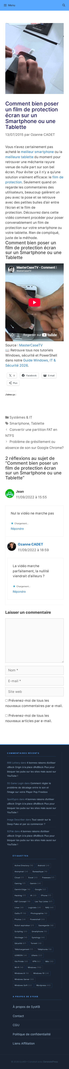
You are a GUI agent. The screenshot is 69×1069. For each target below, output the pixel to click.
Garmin (35, 883)
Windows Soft (23, 985)
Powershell (37, 919)
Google (40, 889)
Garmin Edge (22, 889)
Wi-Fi (19, 967)
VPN (36, 961)
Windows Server (24, 979)
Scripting (21, 931)
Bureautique (40, 871)
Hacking (20, 895)
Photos (20, 919)
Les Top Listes (43, 901)
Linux (19, 907)
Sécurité (20, 943)
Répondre (17, 528)
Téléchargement (24, 949)
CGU (16, 1025)
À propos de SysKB (26, 1007)
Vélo (49, 961)
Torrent (36, 943)
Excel (33, 877)
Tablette (37, 423)
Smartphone (19, 423)
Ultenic (36, 955)
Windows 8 (22, 973)
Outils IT (20, 913)
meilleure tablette (19, 157)
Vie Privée (21, 961)
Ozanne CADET (30, 544)
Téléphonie (45, 949)
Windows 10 (41, 973)
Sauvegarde (46, 925)
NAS (49, 907)
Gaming (20, 883)
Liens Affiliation (24, 1043)
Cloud (19, 877)
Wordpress (43, 985)
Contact (18, 1016)
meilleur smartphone (37, 152)
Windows (34, 967)
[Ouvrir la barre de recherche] (64, 5)
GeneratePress (50, 1061)
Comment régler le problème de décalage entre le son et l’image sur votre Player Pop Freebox (29, 787)
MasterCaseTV (31, 345)
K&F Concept (22, 901)
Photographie (39, 913)
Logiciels (34, 907)
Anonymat (21, 871)
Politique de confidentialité (32, 1034)
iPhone (46, 895)
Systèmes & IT (21, 417)
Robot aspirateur (24, 925)
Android (43, 865)
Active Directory (24, 865)
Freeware (48, 877)
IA (33, 895)
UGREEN (21, 955)
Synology (38, 937)
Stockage (21, 937)
